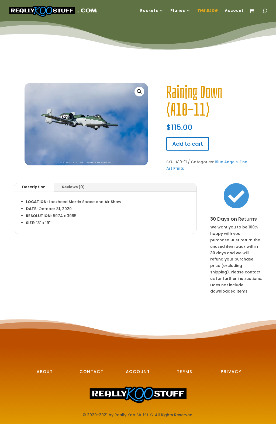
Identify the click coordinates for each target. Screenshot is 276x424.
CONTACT (92, 371)
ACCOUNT (138, 371)
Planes (177, 11)
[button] (139, 91)
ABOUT (45, 371)
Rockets (149, 11)
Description (34, 187)
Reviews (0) (73, 187)
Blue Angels (226, 162)
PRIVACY (231, 371)
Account (234, 11)
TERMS (184, 371)
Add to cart (187, 144)
